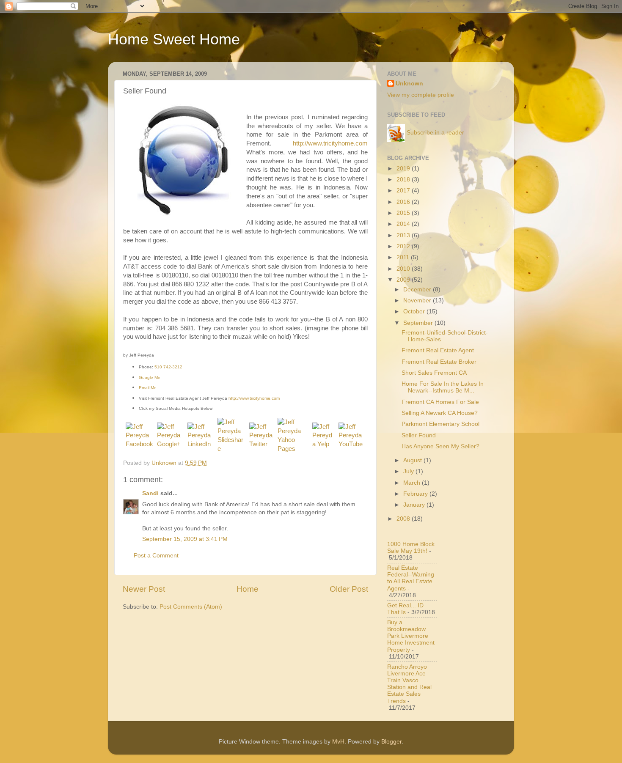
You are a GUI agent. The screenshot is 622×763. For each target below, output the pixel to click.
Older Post (349, 589)
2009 (404, 280)
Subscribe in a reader (435, 132)
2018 (404, 179)
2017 (404, 190)
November (418, 300)
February (416, 494)
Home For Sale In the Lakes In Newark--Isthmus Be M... (443, 387)
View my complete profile (420, 95)
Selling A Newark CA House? (440, 413)
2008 (404, 519)
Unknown (409, 83)
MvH (338, 741)
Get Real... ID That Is (405, 608)
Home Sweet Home (174, 39)
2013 (404, 235)
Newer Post (144, 589)
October (415, 311)
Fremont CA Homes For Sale (440, 402)
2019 (404, 168)
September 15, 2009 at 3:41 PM (185, 539)
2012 (404, 246)
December (418, 289)
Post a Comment (156, 555)
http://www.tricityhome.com (330, 143)
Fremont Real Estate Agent (438, 350)
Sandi (150, 493)
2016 (404, 202)
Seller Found (419, 435)
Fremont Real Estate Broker (439, 362)
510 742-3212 (168, 367)
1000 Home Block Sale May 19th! (411, 547)
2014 (404, 224)
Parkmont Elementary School (440, 424)
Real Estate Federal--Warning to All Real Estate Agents (410, 578)
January (415, 505)
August (413, 460)
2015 (404, 213)
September (419, 323)
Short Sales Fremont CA (434, 373)
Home (248, 589)
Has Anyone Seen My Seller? (440, 446)
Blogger (391, 741)
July (409, 471)
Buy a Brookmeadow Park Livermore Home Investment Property (411, 636)
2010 (404, 269)
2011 (403, 257)
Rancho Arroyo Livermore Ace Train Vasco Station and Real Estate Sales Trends (409, 684)
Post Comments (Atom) (191, 607)
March (412, 483)
